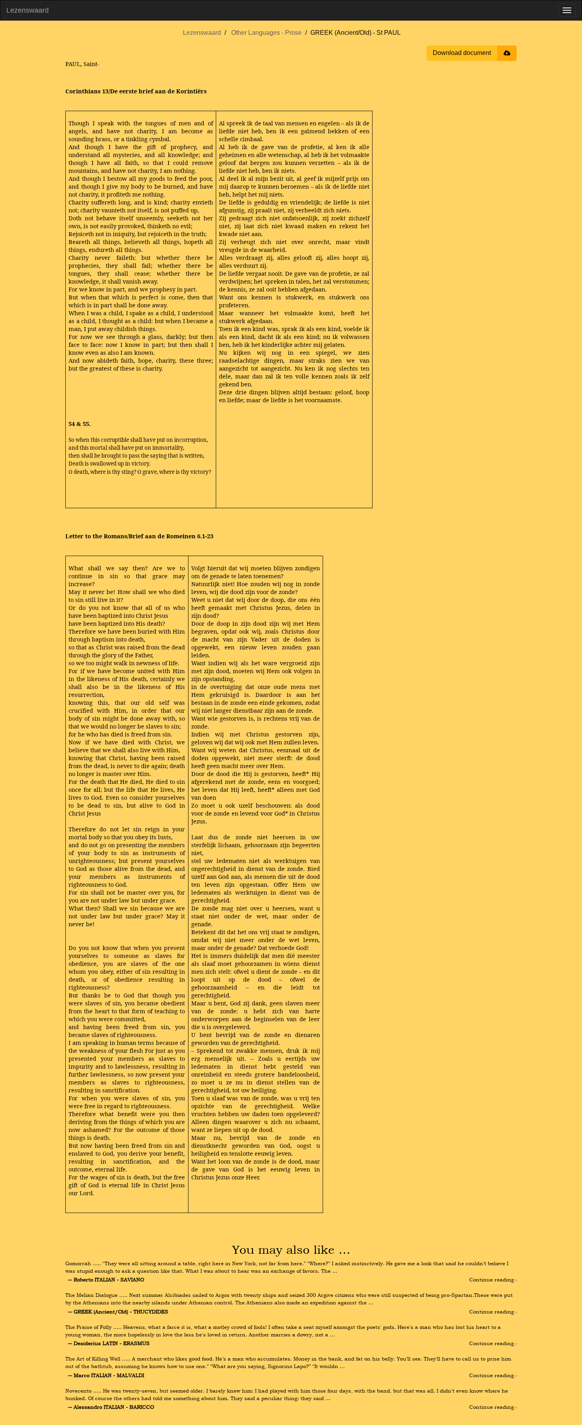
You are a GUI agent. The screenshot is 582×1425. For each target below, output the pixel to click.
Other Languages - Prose (266, 32)
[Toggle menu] (567, 10)
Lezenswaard (27, 10)
